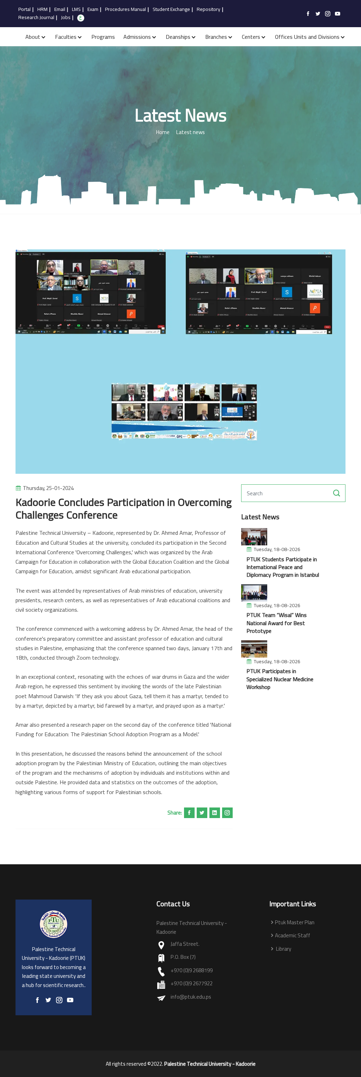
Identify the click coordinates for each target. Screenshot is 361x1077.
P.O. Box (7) (183, 957)
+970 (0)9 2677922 (192, 984)
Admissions (137, 36)
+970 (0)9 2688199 (192, 971)
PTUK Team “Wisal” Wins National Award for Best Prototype (276, 623)
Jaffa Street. (185, 944)
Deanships (178, 36)
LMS (76, 9)
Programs (103, 36)
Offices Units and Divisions (307, 36)
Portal (24, 9)
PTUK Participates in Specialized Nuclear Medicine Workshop (279, 679)
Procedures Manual (125, 9)
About (32, 36)
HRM (42, 9)
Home (163, 132)
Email (59, 9)
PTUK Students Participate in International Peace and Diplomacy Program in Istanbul (282, 567)
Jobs (66, 18)
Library (283, 949)
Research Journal (36, 18)
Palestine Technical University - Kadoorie (210, 1064)
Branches (216, 36)
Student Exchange (171, 9)
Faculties (66, 36)
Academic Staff (292, 936)
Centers (251, 36)
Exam (92, 9)
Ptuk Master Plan (294, 923)
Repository (208, 9)
